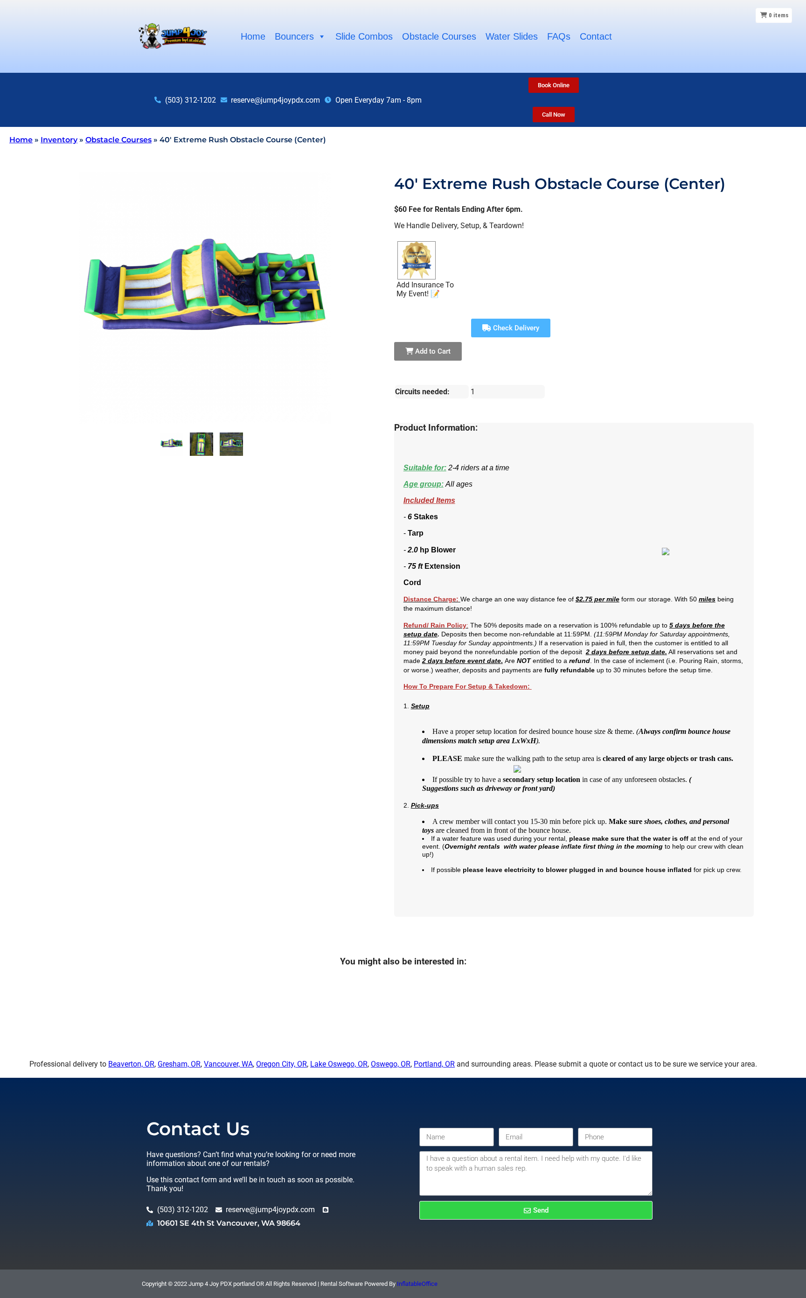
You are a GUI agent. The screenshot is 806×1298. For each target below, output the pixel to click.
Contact (596, 36)
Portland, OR (434, 1064)
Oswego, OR (390, 1064)
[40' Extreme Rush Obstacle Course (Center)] (171, 444)
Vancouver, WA (228, 1064)
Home (253, 36)
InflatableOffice (417, 1283)
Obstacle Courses (439, 36)
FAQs (558, 36)
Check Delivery (515, 328)
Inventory (59, 139)
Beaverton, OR (131, 1064)
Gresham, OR (179, 1064)
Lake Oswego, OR (339, 1064)
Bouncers (294, 36)
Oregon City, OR (281, 1064)
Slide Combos (364, 36)
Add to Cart (432, 351)
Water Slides (512, 36)
